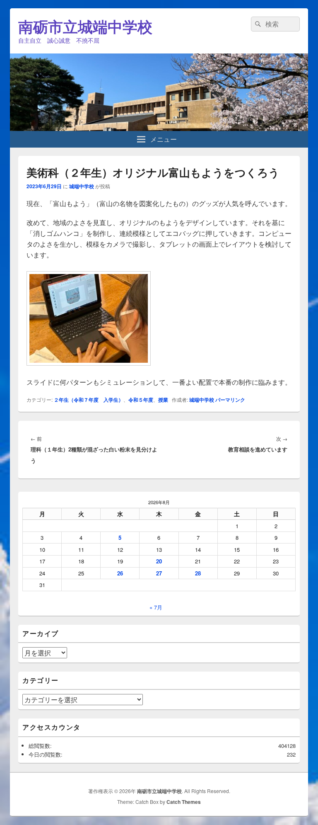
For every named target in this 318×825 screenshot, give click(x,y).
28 (198, 573)
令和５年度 (140, 399)
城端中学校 (81, 186)
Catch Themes (183, 802)
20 (159, 561)
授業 (163, 399)
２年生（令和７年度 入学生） (88, 399)
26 (120, 573)
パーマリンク (230, 399)
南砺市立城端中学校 (85, 26)
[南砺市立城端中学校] (159, 128)
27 (159, 573)
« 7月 (155, 607)
